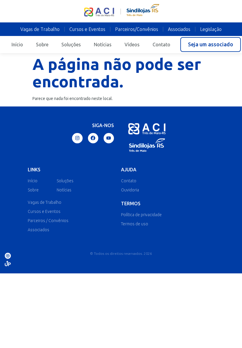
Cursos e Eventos (87, 29)
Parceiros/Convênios (136, 29)
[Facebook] (93, 138)
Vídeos (132, 44)
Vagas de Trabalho (40, 29)
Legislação (211, 29)
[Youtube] (109, 138)
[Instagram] (77, 138)
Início (17, 44)
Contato (161, 44)
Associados (179, 29)
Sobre (42, 44)
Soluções (71, 44)
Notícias (103, 44)
